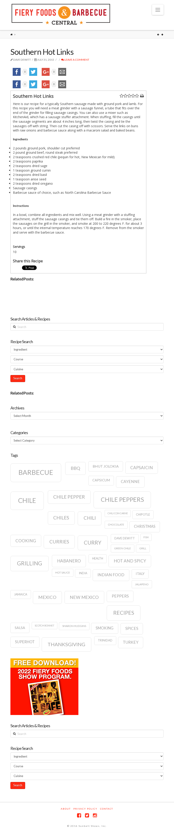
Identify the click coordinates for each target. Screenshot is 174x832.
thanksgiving (66, 644)
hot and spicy (130, 560)
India (83, 573)
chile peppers (122, 499)
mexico (47, 597)
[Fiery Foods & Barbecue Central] (60, 14)
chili (90, 518)
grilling (29, 563)
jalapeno (142, 584)
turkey (130, 642)
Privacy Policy (85, 808)
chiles (61, 517)
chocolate (116, 524)
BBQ (75, 468)
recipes (123, 613)
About (66, 808)
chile (27, 500)
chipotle (143, 514)
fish (146, 537)
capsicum (101, 480)
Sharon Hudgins (74, 626)
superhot (25, 642)
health (97, 558)
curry (92, 542)
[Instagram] (95, 815)
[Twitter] (87, 815)
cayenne (130, 481)
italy (140, 574)
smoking (105, 628)
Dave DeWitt (124, 538)
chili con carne (118, 513)
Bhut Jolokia (106, 466)
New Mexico (84, 597)
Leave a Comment (76, 59)
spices (131, 628)
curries (59, 541)
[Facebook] (79, 815)
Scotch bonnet (44, 625)
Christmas (144, 526)
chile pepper (69, 497)
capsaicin (141, 467)
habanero (69, 560)
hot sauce (62, 572)
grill (142, 548)
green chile (122, 548)
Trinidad (105, 640)
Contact (106, 808)
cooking (25, 540)
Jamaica (20, 594)
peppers (120, 596)
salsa (20, 628)
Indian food (110, 574)
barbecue (35, 472)
